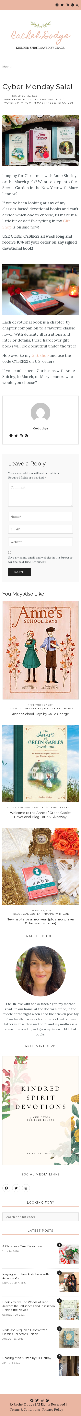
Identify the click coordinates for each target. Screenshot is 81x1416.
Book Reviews (63, 708)
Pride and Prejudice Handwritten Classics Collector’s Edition (24, 1332)
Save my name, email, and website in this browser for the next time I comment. (40, 560)
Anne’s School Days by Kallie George (40, 714)
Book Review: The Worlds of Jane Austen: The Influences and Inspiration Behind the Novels (28, 1306)
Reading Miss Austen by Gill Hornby (26, 1358)
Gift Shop (40, 355)
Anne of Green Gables (20, 99)
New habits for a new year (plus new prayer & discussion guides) (40, 921)
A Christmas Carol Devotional (22, 1246)
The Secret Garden (59, 102)
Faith (70, 807)
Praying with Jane (30, 102)
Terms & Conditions (25, 1409)
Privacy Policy (52, 1409)
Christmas (46, 99)
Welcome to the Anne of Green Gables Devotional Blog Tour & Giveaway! (40, 815)
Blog (47, 708)
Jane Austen (32, 914)
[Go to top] (70, 1396)
